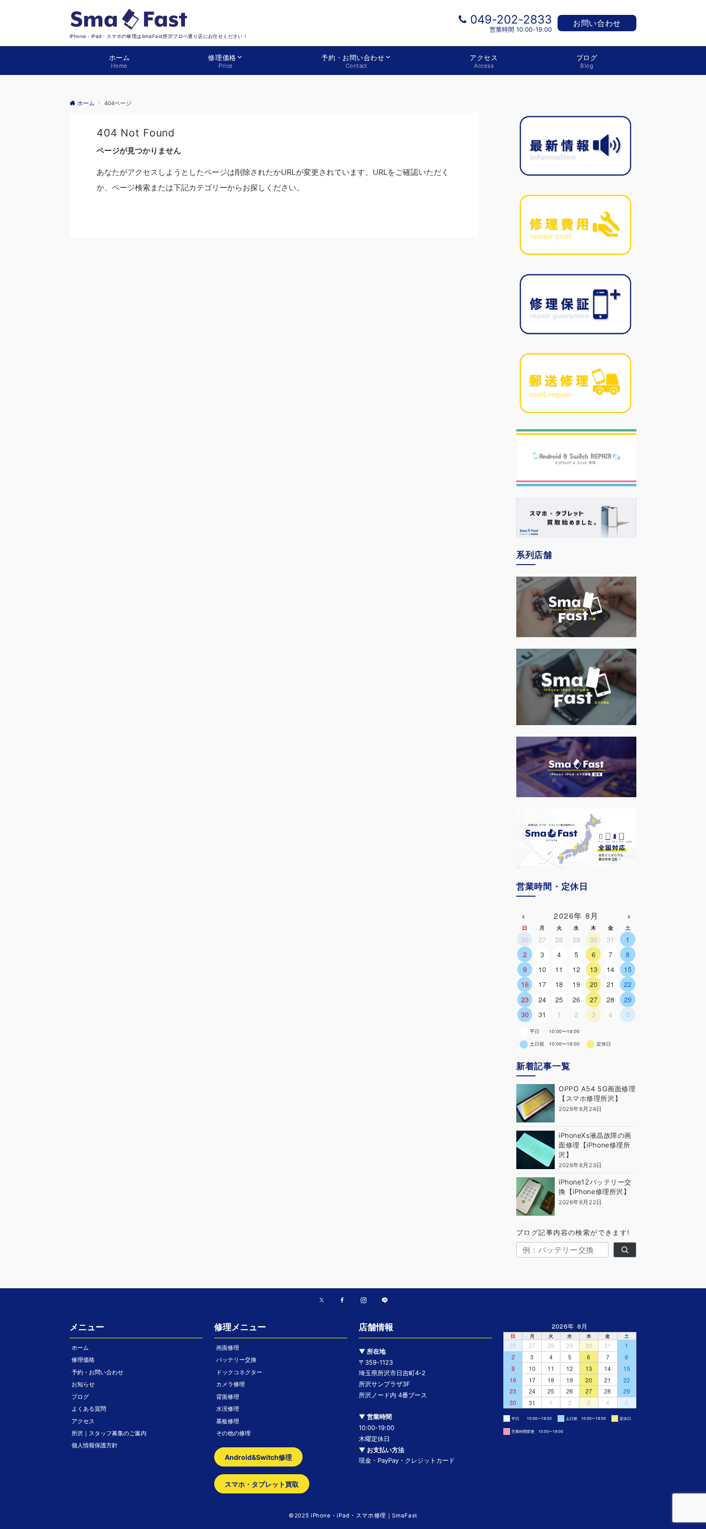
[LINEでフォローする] (385, 1300)
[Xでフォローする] (321, 1300)
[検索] (624, 1250)
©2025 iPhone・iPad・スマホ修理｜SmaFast (353, 1515)
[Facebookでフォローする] (342, 1300)
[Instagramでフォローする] (363, 1300)
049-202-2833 (511, 19)
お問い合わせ (597, 23)
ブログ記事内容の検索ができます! (573, 1232)
